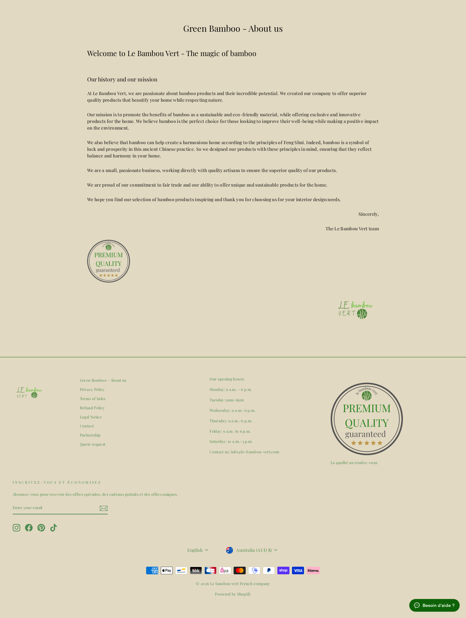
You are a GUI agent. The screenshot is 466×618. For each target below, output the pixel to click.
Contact (87, 425)
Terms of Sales (93, 398)
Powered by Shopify (233, 593)
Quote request (93, 444)
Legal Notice (91, 416)
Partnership (90, 434)
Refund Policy (92, 407)
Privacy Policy (92, 389)
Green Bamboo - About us (103, 380)
